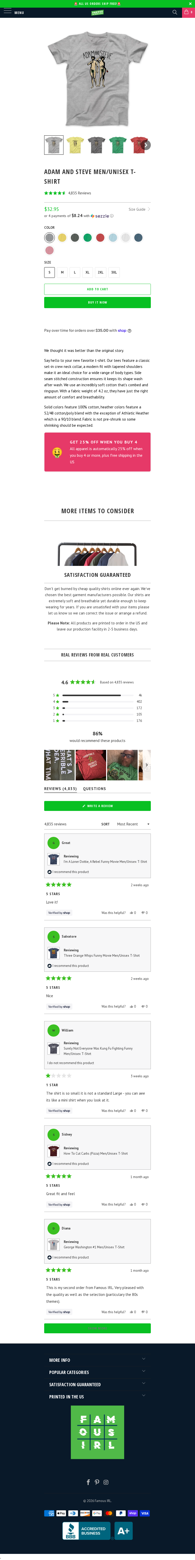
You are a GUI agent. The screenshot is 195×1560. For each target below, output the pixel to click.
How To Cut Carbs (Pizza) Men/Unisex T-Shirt (96, 1153)
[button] (97, 193)
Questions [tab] (94, 789)
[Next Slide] (147, 765)
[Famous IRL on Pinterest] (97, 1482)
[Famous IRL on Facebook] (88, 1482)
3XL (114, 272)
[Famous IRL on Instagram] (106, 1482)
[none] (53, 145)
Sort (105, 824)
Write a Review (107, 807)
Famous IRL (103, 1501)
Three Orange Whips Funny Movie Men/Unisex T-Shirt (102, 955)
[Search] (174, 12)
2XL (101, 272)
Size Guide (138, 209)
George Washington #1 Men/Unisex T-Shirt (94, 1247)
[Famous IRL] (97, 13)
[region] (97, 765)
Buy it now (97, 302)
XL (88, 272)
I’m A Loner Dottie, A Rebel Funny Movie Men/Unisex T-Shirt (105, 862)
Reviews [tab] (60, 789)
